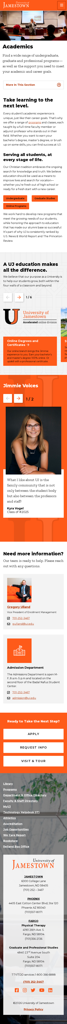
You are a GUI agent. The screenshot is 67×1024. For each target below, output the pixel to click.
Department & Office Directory (25, 795)
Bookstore (10, 840)
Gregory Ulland (18, 607)
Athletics (9, 818)
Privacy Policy (33, 1009)
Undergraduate (15, 198)
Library (8, 783)
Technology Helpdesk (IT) (21, 812)
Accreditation (12, 823)
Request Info (33, 747)
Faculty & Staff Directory (20, 800)
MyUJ (7, 806)
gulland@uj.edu (23, 623)
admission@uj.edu (24, 698)
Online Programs (16, 206)
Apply (33, 734)
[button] (61, 5)
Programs (10, 789)
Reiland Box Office (16, 846)
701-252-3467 (21, 618)
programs (34, 122)
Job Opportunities (16, 829)
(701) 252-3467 (33, 981)
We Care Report (14, 835)
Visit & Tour (33, 761)
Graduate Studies (44, 198)
